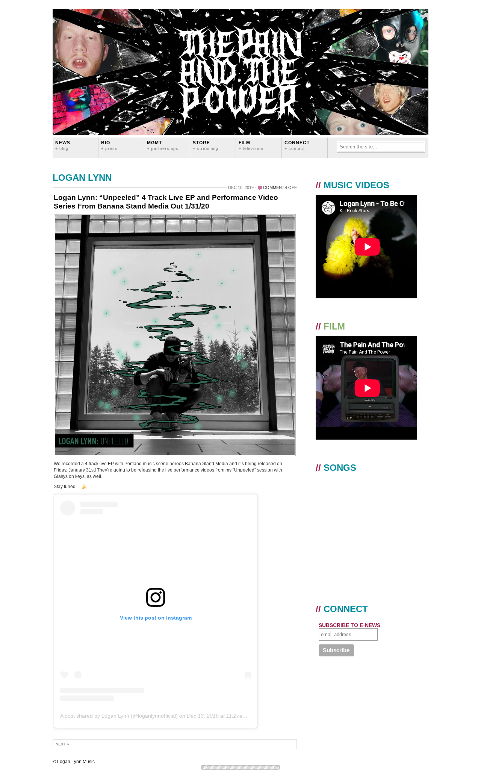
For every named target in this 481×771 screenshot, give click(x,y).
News (62, 145)
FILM (251, 145)
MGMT (162, 145)
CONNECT (297, 145)
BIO (109, 145)
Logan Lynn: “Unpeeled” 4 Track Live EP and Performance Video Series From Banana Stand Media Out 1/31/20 (166, 202)
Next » (62, 744)
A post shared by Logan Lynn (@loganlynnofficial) (119, 716)
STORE (205, 145)
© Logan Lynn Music (74, 761)
